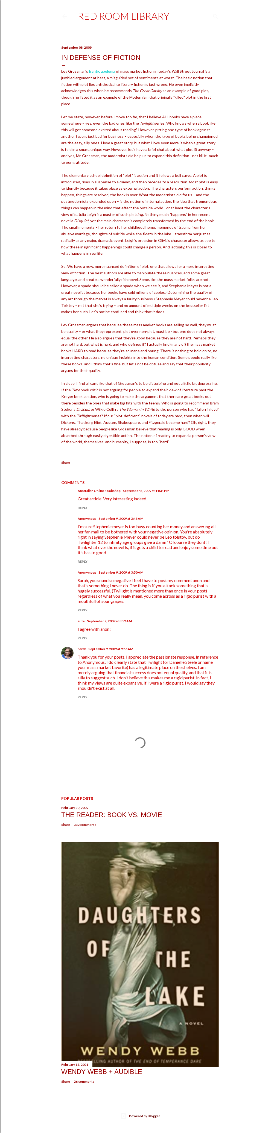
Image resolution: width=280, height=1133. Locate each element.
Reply (83, 508)
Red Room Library (124, 16)
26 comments (84, 1081)
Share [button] (65, 462)
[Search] (215, 15)
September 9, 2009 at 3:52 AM (109, 621)
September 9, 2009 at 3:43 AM (120, 518)
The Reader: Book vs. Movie (111, 814)
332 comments (85, 825)
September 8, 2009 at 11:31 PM (146, 491)
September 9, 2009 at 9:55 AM (110, 649)
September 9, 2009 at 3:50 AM (120, 572)
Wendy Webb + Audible (101, 1071)
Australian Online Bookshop (99, 491)
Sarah (82, 649)
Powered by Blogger (144, 1116)
